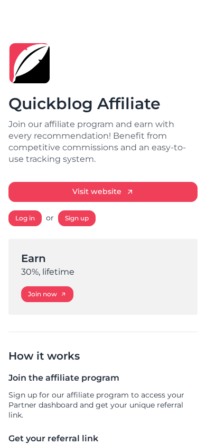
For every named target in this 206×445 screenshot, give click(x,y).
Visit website (96, 191)
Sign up (77, 218)
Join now (42, 294)
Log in (25, 218)
